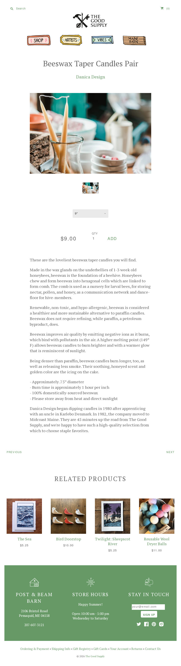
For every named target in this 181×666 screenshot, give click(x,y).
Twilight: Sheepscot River (112, 541)
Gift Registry (82, 649)
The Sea (24, 538)
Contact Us (153, 649)
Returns (136, 649)
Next (170, 452)
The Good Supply (95, 656)
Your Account (119, 649)
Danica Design (90, 77)
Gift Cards (100, 649)
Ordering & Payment (34, 649)
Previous (14, 452)
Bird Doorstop (68, 538)
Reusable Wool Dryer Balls (157, 541)
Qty (95, 233)
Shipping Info (61, 649)
